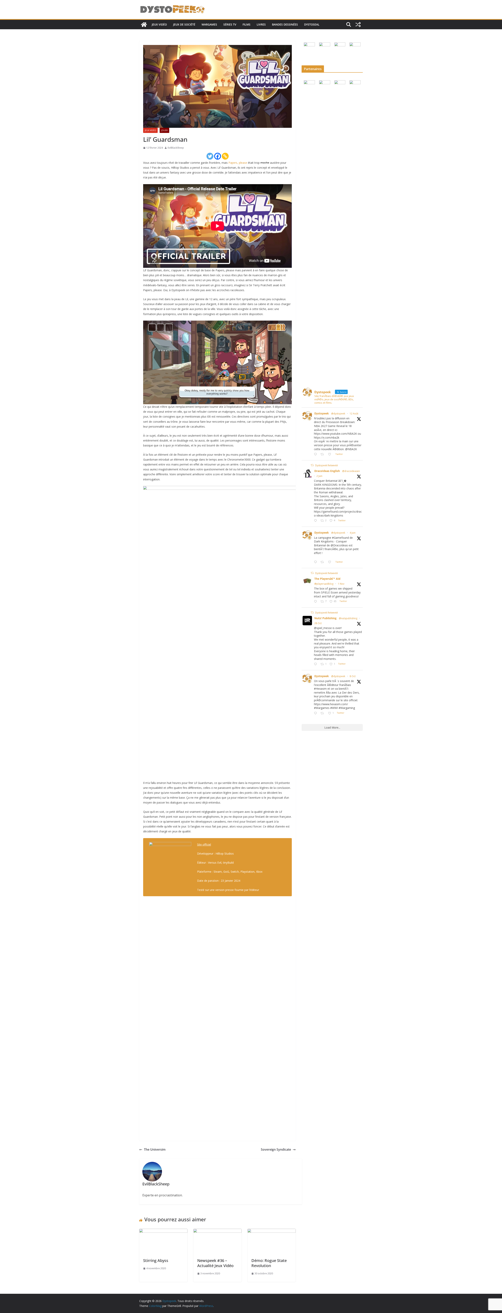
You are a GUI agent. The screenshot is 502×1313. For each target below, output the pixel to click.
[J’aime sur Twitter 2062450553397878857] (330, 562)
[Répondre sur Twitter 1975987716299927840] (316, 713)
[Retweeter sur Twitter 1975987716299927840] (323, 713)
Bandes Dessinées (285, 24)
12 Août (354, 413)
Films (246, 24)
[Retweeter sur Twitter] (312, 465)
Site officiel (204, 844)
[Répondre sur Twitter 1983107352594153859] (316, 664)
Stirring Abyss (155, 1260)
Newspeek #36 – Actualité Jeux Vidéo (215, 1263)
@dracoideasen (351, 471)
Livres (261, 24)
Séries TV (229, 24)
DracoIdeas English (327, 471)
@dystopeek (338, 413)
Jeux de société (184, 24)
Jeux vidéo (159, 24)
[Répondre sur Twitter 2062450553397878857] (316, 562)
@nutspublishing (348, 618)
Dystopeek (321, 413)
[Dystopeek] (144, 24)
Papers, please (237, 163)
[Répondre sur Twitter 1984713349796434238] (316, 601)
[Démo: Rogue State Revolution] (271, 1231)
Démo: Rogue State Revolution (269, 1263)
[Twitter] (209, 156)
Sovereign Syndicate (276, 1149)
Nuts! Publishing (325, 618)
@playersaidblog (323, 583)
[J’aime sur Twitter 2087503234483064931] (330, 454)
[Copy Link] (225, 156)
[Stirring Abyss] (163, 1231)
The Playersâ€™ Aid (327, 579)
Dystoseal (311, 24)
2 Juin (319, 476)
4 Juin (353, 532)
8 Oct (353, 676)
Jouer (164, 130)
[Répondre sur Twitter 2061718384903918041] (316, 521)
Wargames (209, 24)
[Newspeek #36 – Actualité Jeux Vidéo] (217, 1231)
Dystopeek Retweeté (326, 465)
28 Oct (318, 623)
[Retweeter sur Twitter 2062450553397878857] (323, 562)
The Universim (155, 1149)
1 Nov (341, 583)
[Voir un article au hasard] (358, 24)
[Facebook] (217, 156)
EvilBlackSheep (176, 147)
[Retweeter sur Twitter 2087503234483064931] (323, 454)
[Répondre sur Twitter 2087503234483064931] (316, 454)
